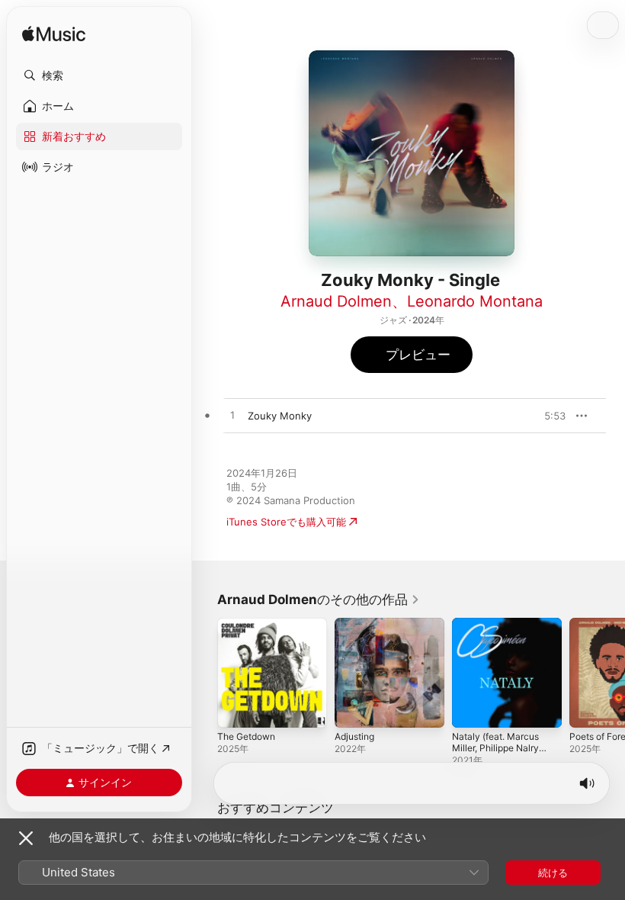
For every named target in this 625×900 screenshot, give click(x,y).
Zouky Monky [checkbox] (280, 416)
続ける (553, 872)
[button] (99, 75)
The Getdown (246, 736)
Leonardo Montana (475, 301)
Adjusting (354, 736)
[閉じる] (26, 838)
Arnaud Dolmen (336, 301)
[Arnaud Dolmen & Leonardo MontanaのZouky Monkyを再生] (232, 416)
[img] (53, 34)
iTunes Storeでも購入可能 (286, 522)
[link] (318, 599)
